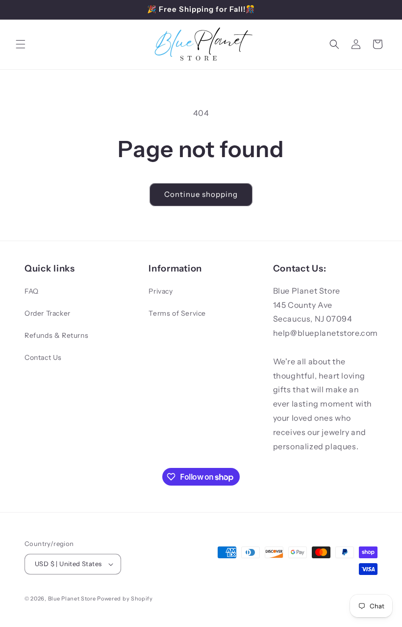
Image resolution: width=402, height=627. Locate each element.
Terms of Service (177, 313)
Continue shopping (201, 194)
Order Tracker (48, 313)
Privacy (161, 291)
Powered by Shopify (125, 598)
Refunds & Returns (56, 335)
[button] (20, 44)
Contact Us (43, 357)
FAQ (32, 291)
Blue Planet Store (72, 598)
